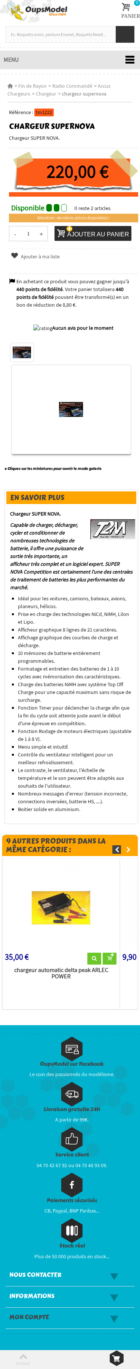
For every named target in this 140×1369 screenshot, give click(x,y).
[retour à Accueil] (10, 86)
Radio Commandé (72, 86)
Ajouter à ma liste (40, 256)
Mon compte (29, 1317)
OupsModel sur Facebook (72, 1064)
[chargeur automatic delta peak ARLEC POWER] (61, 907)
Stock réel (72, 1246)
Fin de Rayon (32, 86)
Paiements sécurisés (72, 1200)
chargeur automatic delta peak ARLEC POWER (61, 973)
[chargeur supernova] (22, 352)
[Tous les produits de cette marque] (113, 529)
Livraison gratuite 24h (72, 1109)
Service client (72, 1155)
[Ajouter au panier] (109, 959)
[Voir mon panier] (117, 1358)
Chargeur (46, 93)
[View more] (94, 959)
